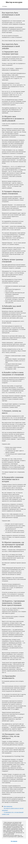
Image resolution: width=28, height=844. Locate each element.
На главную (14, 841)
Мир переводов (8, 806)
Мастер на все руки (14, 2)
